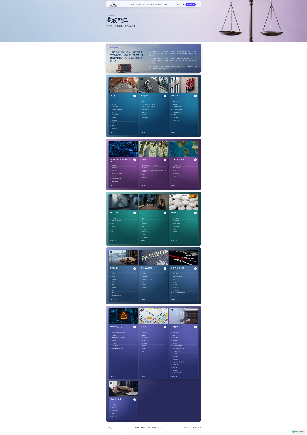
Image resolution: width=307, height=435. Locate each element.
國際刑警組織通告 (177, 167)
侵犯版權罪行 (176, 337)
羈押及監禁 (114, 120)
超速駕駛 (175, 284)
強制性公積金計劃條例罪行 (179, 362)
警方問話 (144, 114)
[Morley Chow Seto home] (115, 4)
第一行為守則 (145, 337)
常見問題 (152, 4)
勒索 (113, 274)
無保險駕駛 (175, 287)
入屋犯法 (114, 276)
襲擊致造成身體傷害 (116, 221)
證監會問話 (114, 167)
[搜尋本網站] (198, 4)
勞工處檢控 (175, 356)
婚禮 (113, 413)
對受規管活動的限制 (116, 178)
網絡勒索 (114, 335)
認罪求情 (114, 117)
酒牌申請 (114, 407)
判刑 (113, 122)
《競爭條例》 (145, 332)
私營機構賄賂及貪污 (177, 109)
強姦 (143, 218)
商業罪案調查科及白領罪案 (148, 104)
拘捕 (143, 101)
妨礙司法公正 (176, 364)
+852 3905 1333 (188, 427)
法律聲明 (125, 433)
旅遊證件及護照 (176, 120)
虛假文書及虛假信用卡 (117, 295)
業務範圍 (145, 4)
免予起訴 (114, 112)
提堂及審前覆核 (115, 114)
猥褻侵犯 (144, 229)
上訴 (113, 101)
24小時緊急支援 (190, 4)
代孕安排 (175, 370)
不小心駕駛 (175, 274)
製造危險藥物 (176, 226)
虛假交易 (114, 165)
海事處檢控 (175, 359)
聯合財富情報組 (146, 167)
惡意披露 (114, 343)
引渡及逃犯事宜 (176, 165)
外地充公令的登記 (177, 176)
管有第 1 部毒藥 (176, 223)
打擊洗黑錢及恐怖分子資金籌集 (149, 165)
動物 (174, 335)
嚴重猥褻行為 (145, 223)
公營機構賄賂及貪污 (177, 106)
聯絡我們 (166, 4)
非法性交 (144, 234)
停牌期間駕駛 (176, 290)
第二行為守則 (145, 340)
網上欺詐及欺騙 (115, 345)
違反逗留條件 (145, 274)
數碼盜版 (114, 340)
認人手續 (144, 112)
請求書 (174, 170)
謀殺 (113, 229)
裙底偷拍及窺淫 (146, 237)
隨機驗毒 (175, 231)
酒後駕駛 (175, 282)
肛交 (143, 221)
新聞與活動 (158, 4)
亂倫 (143, 226)
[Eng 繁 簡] (180, 4)
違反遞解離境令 (146, 276)
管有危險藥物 (176, 218)
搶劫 (113, 290)
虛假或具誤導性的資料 (117, 173)
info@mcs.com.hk (197, 427)
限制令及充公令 (146, 174)
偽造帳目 (114, 282)
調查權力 (144, 348)
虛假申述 (144, 282)
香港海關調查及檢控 (177, 345)
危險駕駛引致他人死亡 (178, 276)
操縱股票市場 (115, 181)
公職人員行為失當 (177, 112)
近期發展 (144, 177)
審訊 (113, 125)
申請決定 (144, 345)
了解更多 (113, 132)
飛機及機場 (175, 332)
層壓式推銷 (175, 367)
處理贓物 (114, 287)
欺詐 (113, 284)
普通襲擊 (114, 218)
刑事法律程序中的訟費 (117, 109)
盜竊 (113, 292)
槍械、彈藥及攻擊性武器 (178, 348)
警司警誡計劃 (145, 117)
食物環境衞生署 (176, 351)
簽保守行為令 (115, 106)
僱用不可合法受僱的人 (147, 279)
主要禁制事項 (145, 335)
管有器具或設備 (176, 221)
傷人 (113, 231)
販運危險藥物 (176, 229)
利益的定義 (175, 104)
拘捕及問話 (175, 101)
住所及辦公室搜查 (146, 109)
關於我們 (133, 4)
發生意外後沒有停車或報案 (179, 292)
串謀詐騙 (175, 114)
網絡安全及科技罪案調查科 (148, 106)
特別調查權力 (176, 117)
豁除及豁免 (144, 343)
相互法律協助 (176, 173)
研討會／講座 (115, 410)
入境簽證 (114, 405)
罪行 (143, 351)
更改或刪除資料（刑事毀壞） (118, 337)
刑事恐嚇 (175, 343)
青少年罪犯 (114, 128)
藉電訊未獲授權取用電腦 (117, 348)
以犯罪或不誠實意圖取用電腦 (118, 332)
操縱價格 (114, 176)
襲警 (113, 223)
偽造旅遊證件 (145, 287)
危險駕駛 (175, 279)
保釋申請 (114, 104)
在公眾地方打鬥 (115, 226)
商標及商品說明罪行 (177, 372)
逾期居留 (144, 284)
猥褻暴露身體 (145, 231)
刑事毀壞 (175, 340)
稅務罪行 (175, 354)
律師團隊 (139, 4)
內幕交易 (114, 170)
